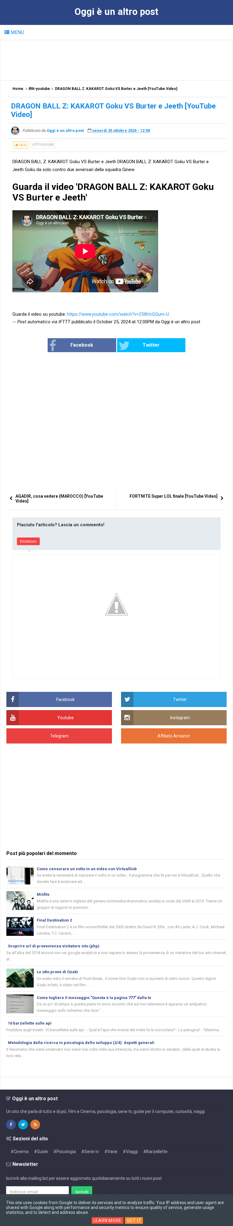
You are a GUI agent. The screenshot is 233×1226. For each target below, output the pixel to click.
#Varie (110, 1151)
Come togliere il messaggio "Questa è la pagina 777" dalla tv (94, 997)
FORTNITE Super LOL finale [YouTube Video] (174, 496)
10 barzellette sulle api (30, 1023)
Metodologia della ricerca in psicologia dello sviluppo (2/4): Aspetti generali (81, 1042)
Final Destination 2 (54, 920)
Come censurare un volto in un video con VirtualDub (87, 869)
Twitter (151, 345)
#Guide (41, 1151)
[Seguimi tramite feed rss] (35, 1124)
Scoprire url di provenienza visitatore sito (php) (54, 946)
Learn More (107, 1220)
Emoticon (28, 541)
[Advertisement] (116, 60)
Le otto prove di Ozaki (57, 972)
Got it (134, 1220)
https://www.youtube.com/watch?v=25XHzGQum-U (118, 314)
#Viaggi (130, 1151)
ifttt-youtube (43, 144)
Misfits (43, 894)
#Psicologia (64, 1151)
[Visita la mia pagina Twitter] (23, 1124)
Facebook (81, 345)
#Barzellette (155, 1151)
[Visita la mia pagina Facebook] (11, 1124)
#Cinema (20, 1151)
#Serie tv (90, 1151)
